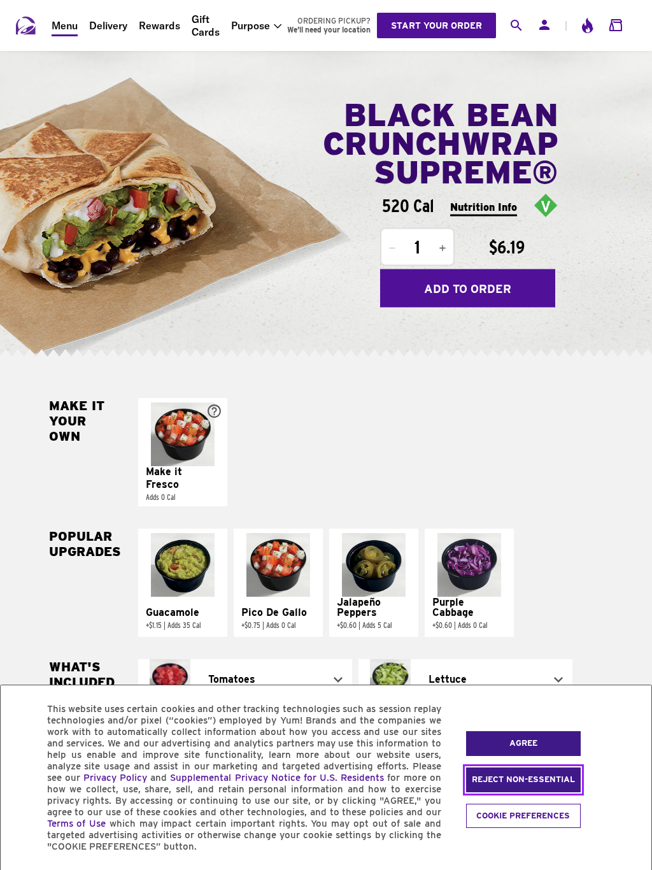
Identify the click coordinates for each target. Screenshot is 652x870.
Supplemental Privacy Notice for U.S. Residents (277, 777)
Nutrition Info (483, 207)
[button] (182, 452)
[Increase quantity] (442, 248)
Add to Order (467, 288)
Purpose (250, 25)
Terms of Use (76, 823)
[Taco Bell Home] (26, 25)
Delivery (108, 25)
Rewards (159, 25)
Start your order (436, 25)
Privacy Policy (115, 777)
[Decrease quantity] (392, 248)
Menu (65, 25)
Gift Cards (206, 25)
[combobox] (245, 679)
